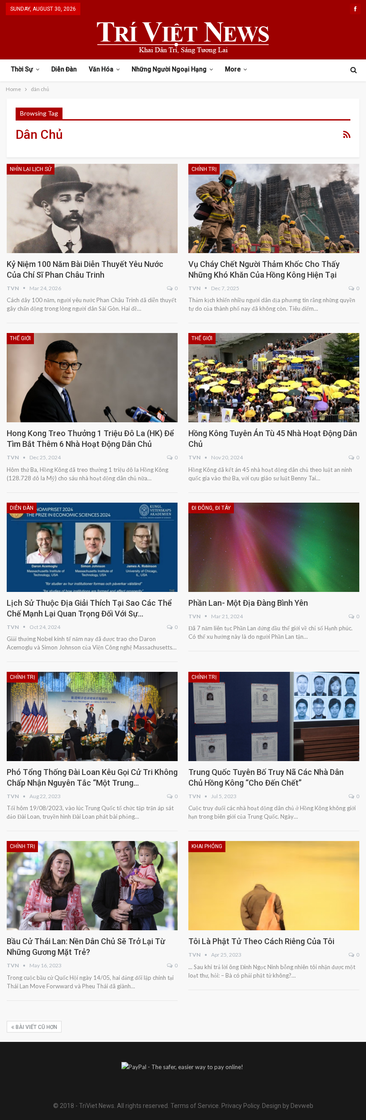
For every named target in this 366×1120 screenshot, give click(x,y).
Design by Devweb (287, 1105)
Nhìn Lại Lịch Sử (30, 169)
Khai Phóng (206, 846)
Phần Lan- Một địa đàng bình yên (248, 603)
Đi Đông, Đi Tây (211, 508)
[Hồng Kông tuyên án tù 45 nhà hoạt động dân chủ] (273, 377)
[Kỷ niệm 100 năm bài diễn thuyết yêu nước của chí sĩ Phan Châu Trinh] (92, 208)
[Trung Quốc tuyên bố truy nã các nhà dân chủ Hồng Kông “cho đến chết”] (273, 716)
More (233, 69)
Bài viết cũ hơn (35, 1027)
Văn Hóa (101, 69)
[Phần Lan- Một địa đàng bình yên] (273, 547)
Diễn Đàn (64, 69)
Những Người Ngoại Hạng (169, 69)
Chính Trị (203, 169)
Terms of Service (195, 1105)
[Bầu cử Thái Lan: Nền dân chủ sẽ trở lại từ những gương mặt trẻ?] (92, 885)
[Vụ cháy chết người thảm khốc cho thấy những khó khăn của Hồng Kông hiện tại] (273, 208)
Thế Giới (20, 338)
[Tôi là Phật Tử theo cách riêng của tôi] (273, 885)
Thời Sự (22, 69)
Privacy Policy (240, 1105)
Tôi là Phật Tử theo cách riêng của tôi (261, 941)
